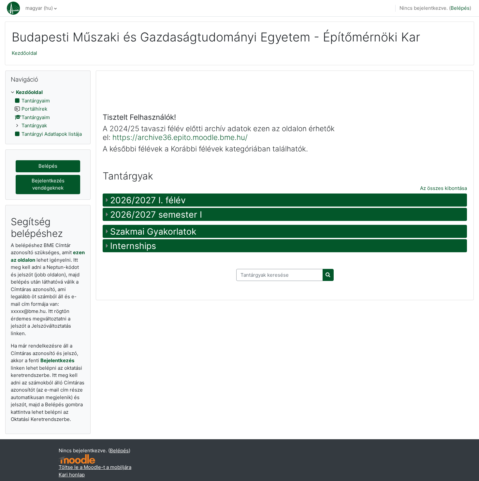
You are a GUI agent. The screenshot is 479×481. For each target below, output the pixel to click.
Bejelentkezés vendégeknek (48, 184)
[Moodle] (77, 459)
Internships (133, 245)
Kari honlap (72, 475)
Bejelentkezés (57, 360)
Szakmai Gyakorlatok (153, 231)
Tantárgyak (34, 125)
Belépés (460, 8)
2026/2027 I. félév (148, 200)
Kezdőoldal (24, 53)
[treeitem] (48, 113)
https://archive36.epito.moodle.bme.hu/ (180, 137)
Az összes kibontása (443, 188)
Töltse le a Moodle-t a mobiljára (95, 467)
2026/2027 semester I (156, 214)
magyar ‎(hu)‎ (39, 8)
